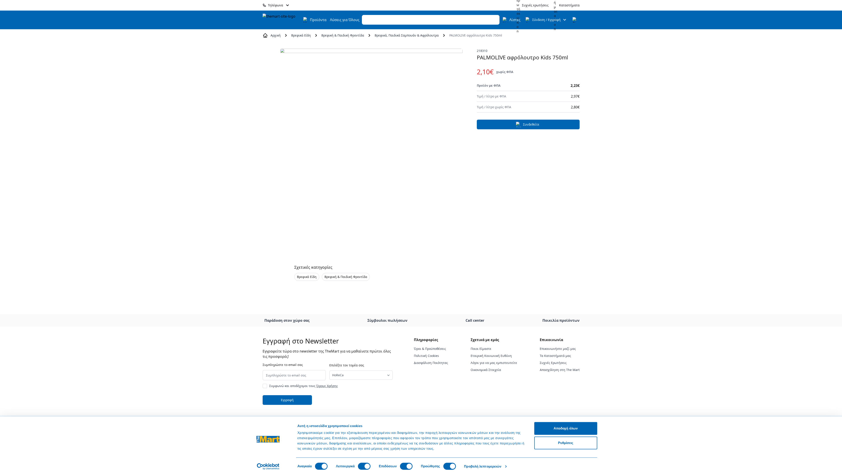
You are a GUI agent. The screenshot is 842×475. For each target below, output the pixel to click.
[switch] (364, 466)
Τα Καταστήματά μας (555, 356)
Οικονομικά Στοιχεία (486, 370)
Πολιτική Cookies (426, 356)
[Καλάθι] (575, 19)
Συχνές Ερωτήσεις (553, 363)
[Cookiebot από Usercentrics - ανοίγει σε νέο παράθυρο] (268, 466)
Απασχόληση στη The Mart (560, 370)
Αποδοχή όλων (566, 428)
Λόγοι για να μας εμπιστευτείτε (494, 363)
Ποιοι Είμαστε (481, 349)
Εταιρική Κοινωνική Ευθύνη (491, 356)
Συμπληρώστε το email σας (283, 365)
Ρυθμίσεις (565, 443)
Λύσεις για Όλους (344, 19)
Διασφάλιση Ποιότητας (431, 363)
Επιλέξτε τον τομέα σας (346, 365)
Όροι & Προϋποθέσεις (430, 349)
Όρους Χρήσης (327, 386)
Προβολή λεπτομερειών (482, 466)
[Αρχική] (281, 20)
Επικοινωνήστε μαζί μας (558, 349)
